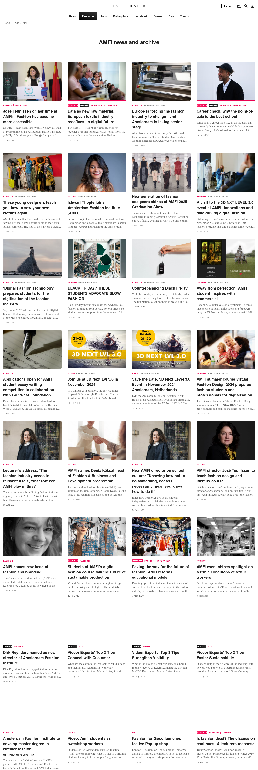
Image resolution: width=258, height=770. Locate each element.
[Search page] (246, 6)
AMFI (25, 23)
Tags (16, 23)
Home (7, 23)
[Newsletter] (239, 6)
